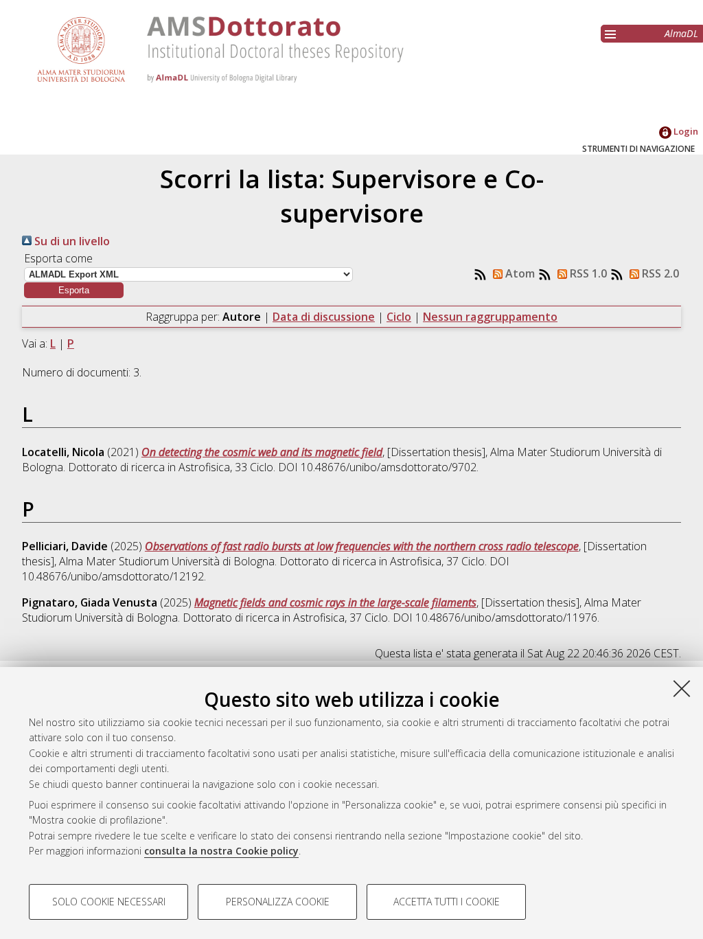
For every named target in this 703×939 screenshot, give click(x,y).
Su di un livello (71, 241)
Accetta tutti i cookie (446, 901)
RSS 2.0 (659, 273)
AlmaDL (681, 33)
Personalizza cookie (278, 901)
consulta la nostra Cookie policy (221, 850)
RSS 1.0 (587, 273)
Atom (519, 273)
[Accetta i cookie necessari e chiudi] (682, 688)
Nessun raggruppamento (490, 316)
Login (684, 131)
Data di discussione (324, 316)
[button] (74, 290)
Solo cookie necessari (108, 901)
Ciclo (399, 316)
